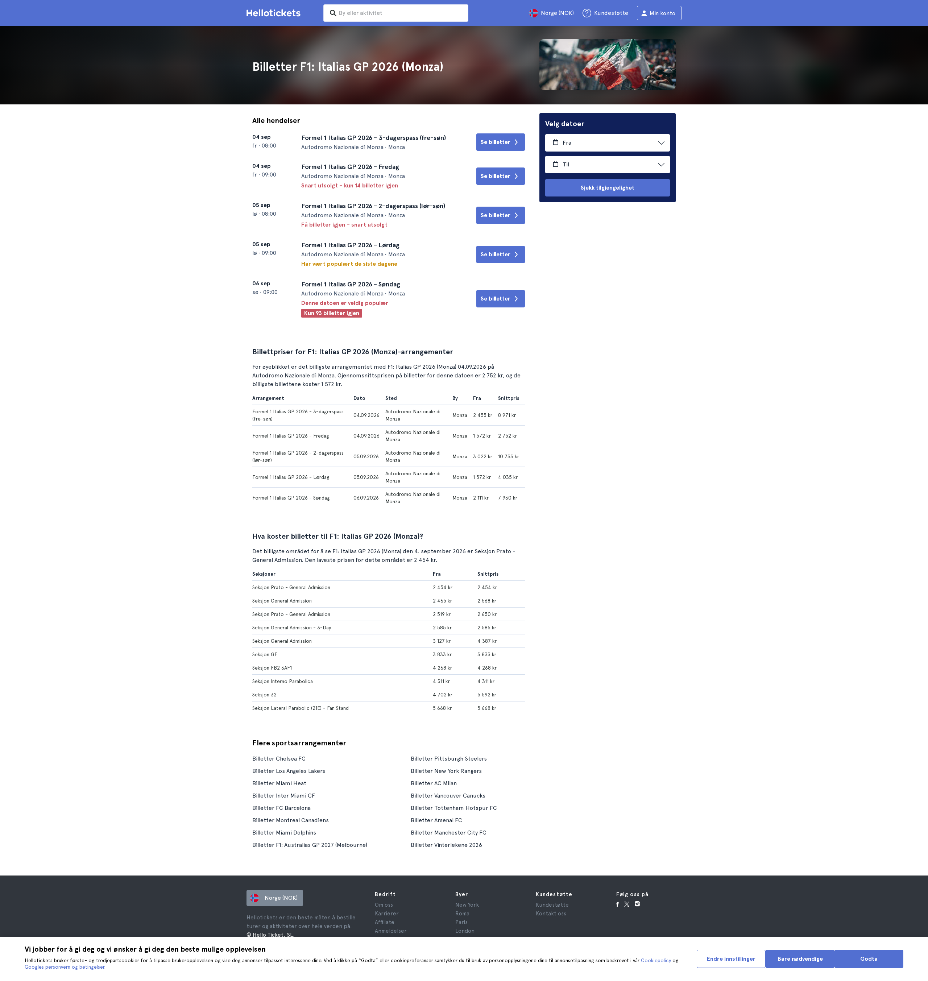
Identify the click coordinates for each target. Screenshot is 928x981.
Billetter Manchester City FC (448, 832)
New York (467, 905)
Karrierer (387, 913)
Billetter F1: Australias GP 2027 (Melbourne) (309, 844)
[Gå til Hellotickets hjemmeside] (275, 13)
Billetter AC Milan (434, 783)
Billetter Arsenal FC (436, 820)
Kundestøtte (552, 905)
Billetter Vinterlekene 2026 (446, 844)
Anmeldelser (391, 931)
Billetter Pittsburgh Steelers (449, 758)
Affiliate (384, 922)
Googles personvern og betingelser (64, 967)
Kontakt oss (551, 913)
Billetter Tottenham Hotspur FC (454, 807)
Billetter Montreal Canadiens (290, 820)
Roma (462, 913)
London (465, 931)
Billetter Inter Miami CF (283, 795)
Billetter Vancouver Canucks (448, 795)
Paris (461, 922)
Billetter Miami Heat (279, 783)
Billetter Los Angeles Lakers (288, 770)
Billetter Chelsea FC (279, 758)
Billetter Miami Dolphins (284, 832)
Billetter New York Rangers (446, 770)
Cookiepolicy (656, 960)
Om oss (384, 905)
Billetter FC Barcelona (281, 807)
